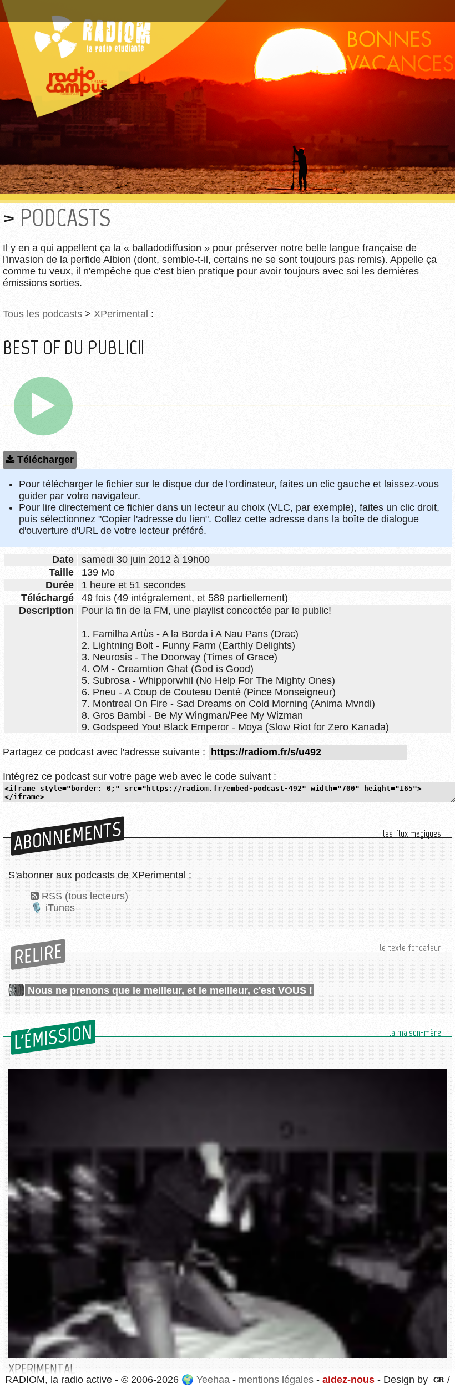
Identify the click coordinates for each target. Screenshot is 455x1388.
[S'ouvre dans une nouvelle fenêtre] (437, 1379)
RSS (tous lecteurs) (85, 896)
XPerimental (121, 313)
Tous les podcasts (42, 313)
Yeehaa (213, 1379)
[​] (43, 406)
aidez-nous (348, 1379)
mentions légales (276, 1379)
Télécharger (45, 459)
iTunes (60, 907)
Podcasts (65, 217)
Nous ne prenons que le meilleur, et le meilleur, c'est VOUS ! (170, 990)
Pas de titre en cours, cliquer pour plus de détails (118, 7)
